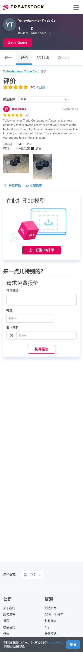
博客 (6, 621)
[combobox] (43, 99)
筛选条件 (9, 99)
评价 (24, 57)
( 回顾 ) (41, 87)
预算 (9, 311)
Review (23, 33)
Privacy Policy (55, 642)
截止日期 (12, 328)
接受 (73, 644)
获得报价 (41, 349)
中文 (33, 575)
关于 (8, 57)
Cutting (64, 57)
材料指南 (51, 621)
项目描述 (13, 290)
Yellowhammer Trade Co (20, 71)
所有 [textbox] (24, 99)
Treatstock (23, 7)
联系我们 (9, 627)
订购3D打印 (44, 250)
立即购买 (35, 186)
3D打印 (43, 57)
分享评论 (15, 186)
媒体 (6, 634)
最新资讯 (51, 634)
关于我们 (9, 608)
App (47, 627)
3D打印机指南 (54, 614)
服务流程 (9, 614)
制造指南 (51, 608)
